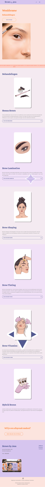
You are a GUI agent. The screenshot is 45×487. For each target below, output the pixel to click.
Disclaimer (32, 480)
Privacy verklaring (25, 480)
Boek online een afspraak (14, 434)
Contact (41, 448)
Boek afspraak (9, 19)
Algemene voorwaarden (16, 480)
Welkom (41, 445)
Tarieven (40, 447)
